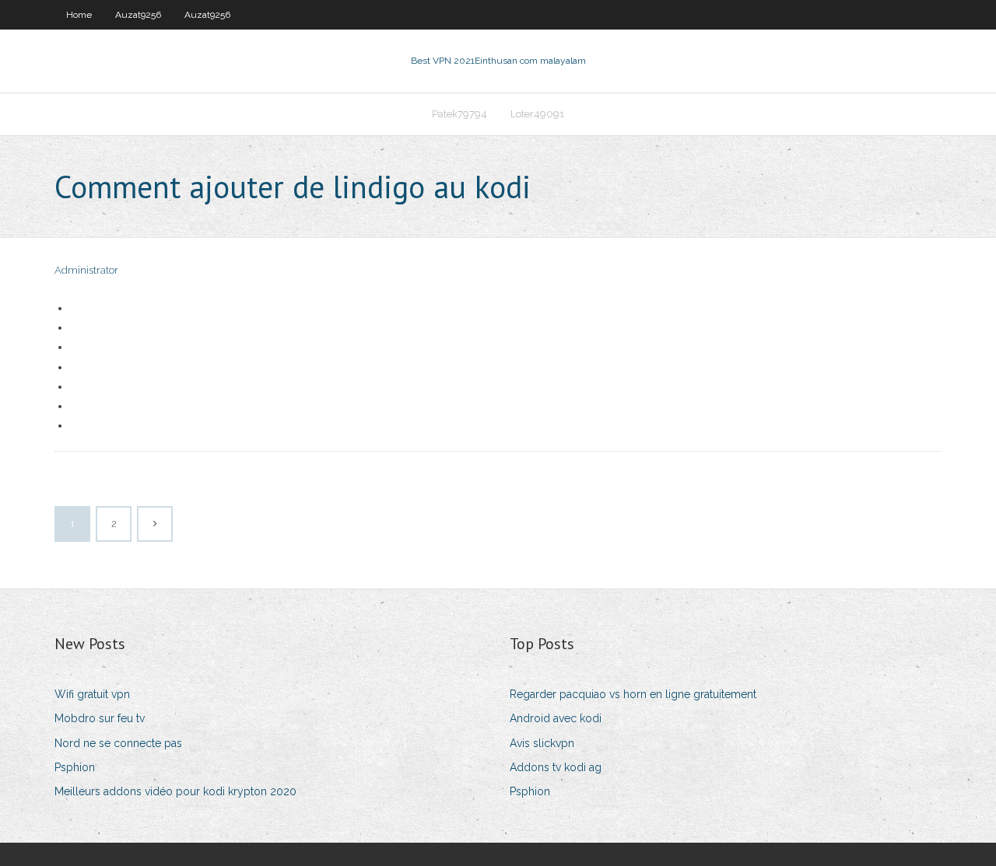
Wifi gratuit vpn (92, 694)
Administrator (86, 270)
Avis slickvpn (542, 743)
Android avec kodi (555, 718)
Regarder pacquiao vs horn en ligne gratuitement (633, 694)
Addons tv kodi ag (555, 767)
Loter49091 (537, 114)
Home (79, 14)
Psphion (74, 767)
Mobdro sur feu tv (99, 718)
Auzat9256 (138, 14)
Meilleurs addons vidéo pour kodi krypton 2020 (175, 791)
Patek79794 (459, 114)
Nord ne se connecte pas (118, 743)
